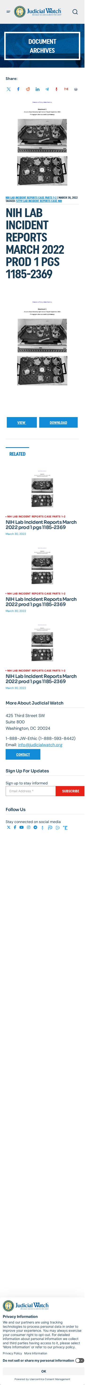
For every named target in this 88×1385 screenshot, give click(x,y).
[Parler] (50, 827)
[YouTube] (22, 827)
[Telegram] (35, 827)
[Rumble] (58, 827)
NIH (60, 201)
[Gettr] (43, 827)
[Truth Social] (65, 827)
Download (58, 422)
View (21, 422)
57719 (19, 201)
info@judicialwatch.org (40, 745)
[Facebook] (15, 827)
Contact (23, 754)
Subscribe (70, 791)
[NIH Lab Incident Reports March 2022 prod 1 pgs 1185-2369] (42, 491)
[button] (8, 12)
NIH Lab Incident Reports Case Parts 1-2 (31, 197)
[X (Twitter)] (9, 827)
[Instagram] (29, 827)
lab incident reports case (40, 201)
